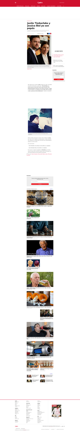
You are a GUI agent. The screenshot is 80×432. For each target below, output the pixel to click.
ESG (26, 422)
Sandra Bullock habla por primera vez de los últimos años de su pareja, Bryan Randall (58, 55)
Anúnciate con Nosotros (60, 429)
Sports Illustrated (29, 409)
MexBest (16, 408)
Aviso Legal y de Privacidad (45, 429)
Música (27, 407)
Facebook (28, 155)
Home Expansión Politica (29, 418)
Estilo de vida (17, 418)
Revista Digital (62, 2)
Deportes (27, 405)
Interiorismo (39, 414)
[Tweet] (47, 33)
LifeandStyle (39, 401)
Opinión (38, 422)
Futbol (27, 410)
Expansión (28, 417)
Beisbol (27, 411)
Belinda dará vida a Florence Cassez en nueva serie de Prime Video (58, 61)
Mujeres (16, 420)
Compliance (52, 429)
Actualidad (16, 421)
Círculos (33, 6)
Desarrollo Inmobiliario (40, 412)
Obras (38, 410)
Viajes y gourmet (51, 6)
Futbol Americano (28, 412)
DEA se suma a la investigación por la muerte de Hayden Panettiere (58, 66)
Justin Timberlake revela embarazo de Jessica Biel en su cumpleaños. (39, 145)
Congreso (38, 405)
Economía (27, 419)
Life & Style (28, 403)
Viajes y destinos (17, 410)
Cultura (59, 6)
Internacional (28, 420)
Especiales (27, 401)
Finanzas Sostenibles (40, 420)
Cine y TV (27, 406)
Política (38, 403)
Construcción (39, 411)
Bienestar (16, 412)
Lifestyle (27, 414)
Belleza (43, 6)
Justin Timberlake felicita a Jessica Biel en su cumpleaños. (38, 147)
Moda (38, 6)
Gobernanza (39, 418)
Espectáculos (20, 6)
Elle (15, 415)
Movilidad (38, 419)
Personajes (16, 411)
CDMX (38, 406)
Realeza (27, 6)
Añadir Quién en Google (40, 33)
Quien (61, 426)
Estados (38, 407)
